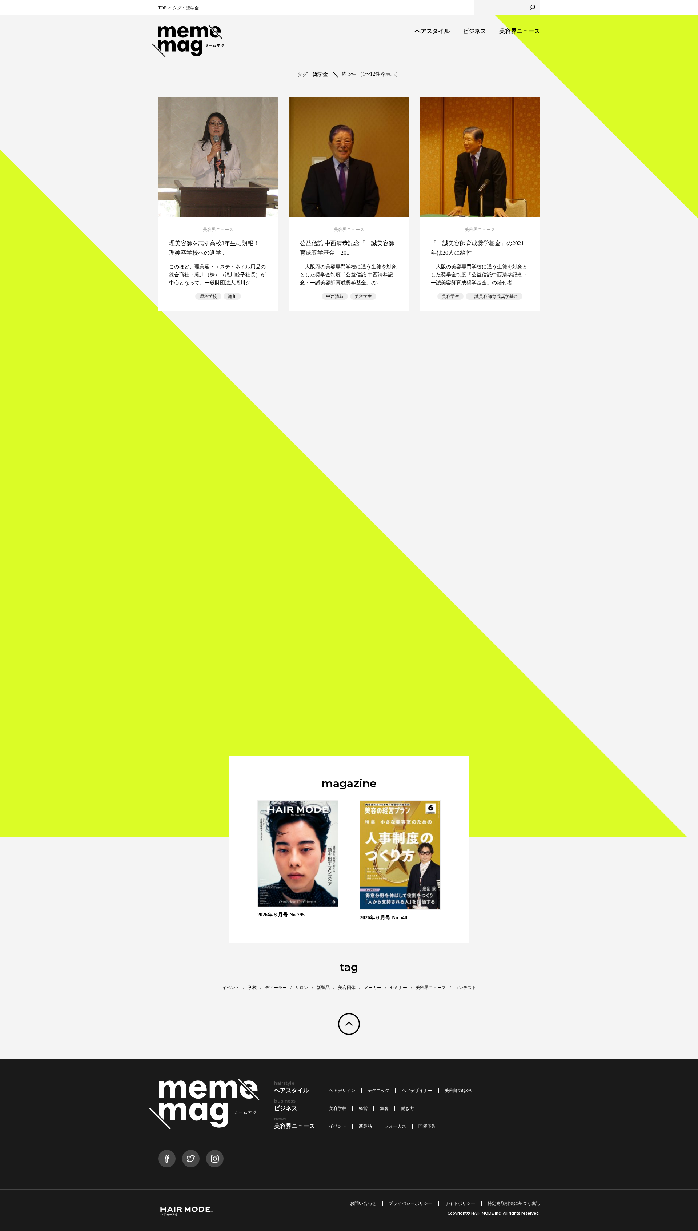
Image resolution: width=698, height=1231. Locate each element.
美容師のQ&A (458, 1090)
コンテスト (465, 987)
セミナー (398, 987)
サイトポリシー (460, 1203)
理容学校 (208, 296)
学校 (252, 987)
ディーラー (276, 987)
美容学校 (337, 1108)
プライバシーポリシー (410, 1203)
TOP (162, 8)
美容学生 (363, 296)
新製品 (323, 987)
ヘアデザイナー (417, 1090)
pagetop (349, 1024)
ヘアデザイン (342, 1090)
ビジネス (474, 31)
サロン (301, 987)
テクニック (378, 1090)
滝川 (232, 296)
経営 (363, 1108)
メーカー (372, 987)
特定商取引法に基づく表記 (514, 1203)
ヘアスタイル (432, 31)
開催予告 (427, 1126)
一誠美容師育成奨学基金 (494, 296)
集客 (384, 1108)
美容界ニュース (519, 31)
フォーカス (395, 1126)
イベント (231, 987)
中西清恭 (335, 296)
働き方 (407, 1108)
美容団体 (347, 987)
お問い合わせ (363, 1203)
